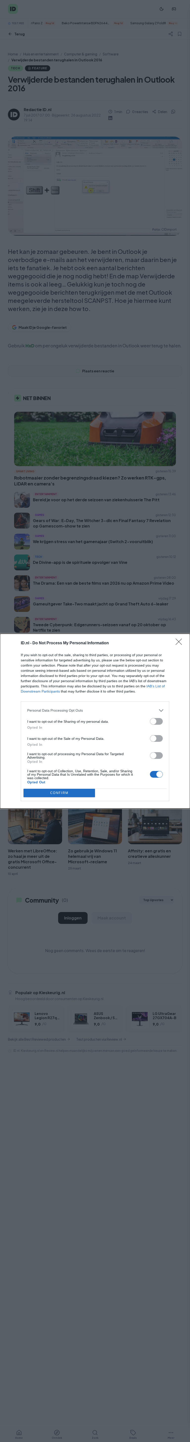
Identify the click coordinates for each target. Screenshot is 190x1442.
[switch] (156, 721)
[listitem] (95, 710)
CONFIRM (59, 793)
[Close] (180, 643)
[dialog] (95, 721)
